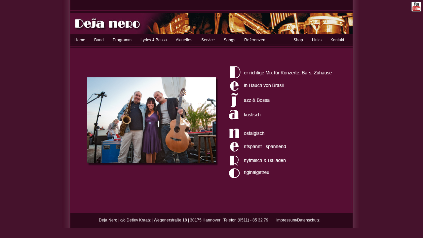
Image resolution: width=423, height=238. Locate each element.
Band (99, 40)
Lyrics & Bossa (153, 40)
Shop (298, 40)
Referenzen (254, 40)
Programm (122, 40)
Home (79, 40)
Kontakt (337, 40)
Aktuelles (184, 40)
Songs (229, 40)
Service (208, 40)
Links (317, 40)
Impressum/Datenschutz (298, 220)
